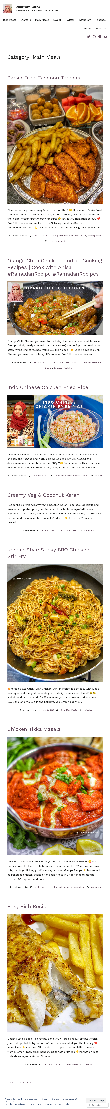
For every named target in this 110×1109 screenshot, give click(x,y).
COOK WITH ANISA (28, 7)
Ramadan (62, 241)
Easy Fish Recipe (28, 906)
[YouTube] (105, 36)
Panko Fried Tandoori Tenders (43, 78)
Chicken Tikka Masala (34, 729)
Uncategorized (94, 235)
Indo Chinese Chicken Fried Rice (47, 387)
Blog (55, 235)
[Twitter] (88, 36)
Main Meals (64, 235)
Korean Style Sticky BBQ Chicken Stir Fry (48, 553)
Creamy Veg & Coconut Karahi (44, 495)
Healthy (88, 1064)
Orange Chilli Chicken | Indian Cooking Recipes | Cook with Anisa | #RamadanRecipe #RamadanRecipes (54, 267)
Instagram (89, 530)
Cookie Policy (64, 1104)
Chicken (53, 241)
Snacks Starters (78, 235)
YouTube (68, 368)
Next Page (26, 1082)
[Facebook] (100, 36)
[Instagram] (94, 36)
